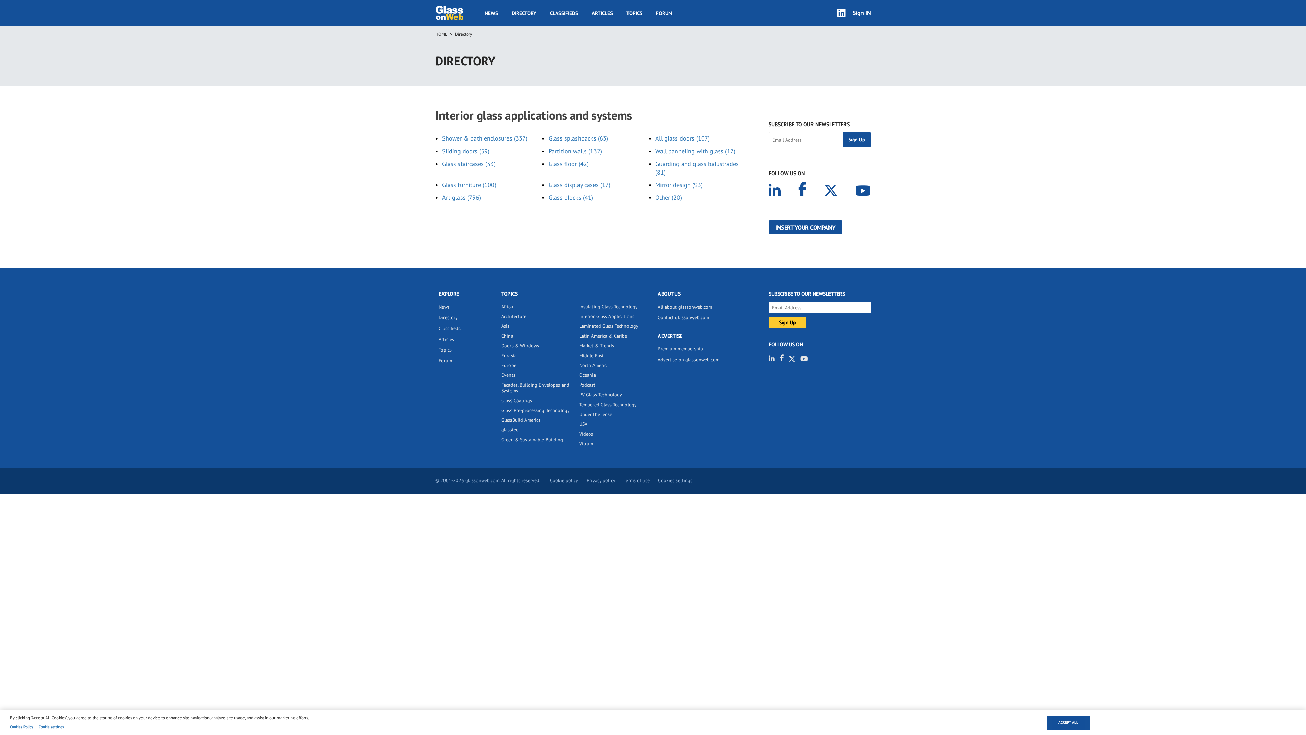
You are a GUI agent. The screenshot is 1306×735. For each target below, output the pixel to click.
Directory (524, 13)
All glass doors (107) (682, 138)
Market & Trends (596, 346)
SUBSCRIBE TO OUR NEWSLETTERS (809, 124)
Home (441, 34)
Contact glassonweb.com (683, 317)
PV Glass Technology (600, 395)
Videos (586, 434)
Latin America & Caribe (603, 336)
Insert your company (805, 227)
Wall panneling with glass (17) (695, 151)
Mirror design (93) (679, 185)
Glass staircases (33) (469, 164)
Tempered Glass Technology (608, 405)
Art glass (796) (461, 197)
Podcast (587, 385)
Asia (505, 326)
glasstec (509, 430)
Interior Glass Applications (606, 316)
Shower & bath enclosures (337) (485, 138)
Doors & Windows (520, 346)
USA (583, 424)
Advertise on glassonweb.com (688, 360)
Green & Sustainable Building (532, 440)
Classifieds (564, 13)
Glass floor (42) (569, 164)
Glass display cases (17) (579, 185)
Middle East (591, 356)
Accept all (1068, 722)
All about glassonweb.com (685, 307)
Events (508, 375)
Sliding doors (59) (465, 151)
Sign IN (862, 13)
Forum (664, 13)
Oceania (587, 375)
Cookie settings (51, 726)
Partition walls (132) (575, 151)
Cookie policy (564, 480)
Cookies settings (675, 480)
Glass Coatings (516, 400)
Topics (634, 13)
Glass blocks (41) (571, 197)
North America (594, 365)
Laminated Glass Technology (608, 326)
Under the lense (595, 414)
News (491, 13)
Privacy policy (601, 480)
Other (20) (668, 197)
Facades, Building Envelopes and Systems (535, 388)
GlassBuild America (521, 420)
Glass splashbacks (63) (578, 138)
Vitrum (586, 444)
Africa (507, 307)
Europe (508, 365)
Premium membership (680, 349)
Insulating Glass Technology (608, 307)
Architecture (513, 316)
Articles (602, 13)
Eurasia (509, 356)
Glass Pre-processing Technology (535, 410)
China (507, 336)
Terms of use (637, 480)
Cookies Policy (21, 726)
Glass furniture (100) (469, 185)
